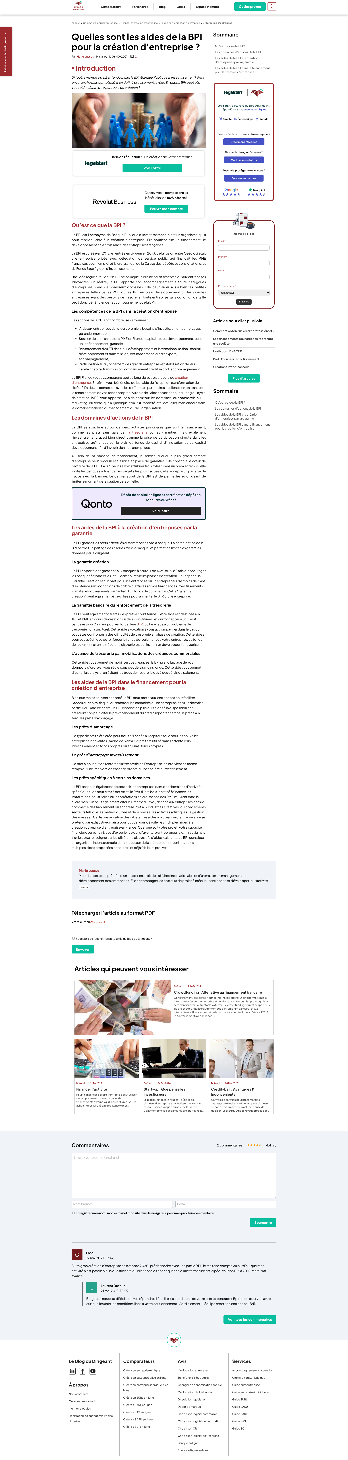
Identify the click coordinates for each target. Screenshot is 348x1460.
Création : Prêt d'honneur (231, 367)
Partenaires (140, 7)
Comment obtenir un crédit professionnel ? (243, 331)
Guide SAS (239, 1421)
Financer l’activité (91, 1089)
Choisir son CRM (188, 1428)
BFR (140, 624)
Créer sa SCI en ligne (136, 1426)
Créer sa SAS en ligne (137, 1412)
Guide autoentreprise (246, 1384)
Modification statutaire (193, 1370)
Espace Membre (207, 7)
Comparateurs (111, 7)
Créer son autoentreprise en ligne (144, 1377)
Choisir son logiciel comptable (197, 1414)
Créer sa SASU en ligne (138, 1419)
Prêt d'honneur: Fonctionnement (236, 359)
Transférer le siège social (193, 1377)
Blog (162, 7)
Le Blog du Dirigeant (79, 6)
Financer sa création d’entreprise (139, 22)
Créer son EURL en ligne (138, 1397)
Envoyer (83, 949)
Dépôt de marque (189, 1406)
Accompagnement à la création (252, 1370)
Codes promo (250, 6)
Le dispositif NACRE (227, 351)
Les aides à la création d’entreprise (180, 22)
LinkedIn (84, 887)
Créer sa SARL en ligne (137, 1404)
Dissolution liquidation (192, 1399)
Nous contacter (79, 1394)
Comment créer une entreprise (100, 22)
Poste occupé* (227, 286)
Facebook (82, 1371)
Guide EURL (239, 1399)
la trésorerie (138, 432)
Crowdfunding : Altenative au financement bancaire (218, 992)
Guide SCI (238, 1428)
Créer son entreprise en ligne (141, 1370)
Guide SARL (239, 1414)
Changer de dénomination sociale (200, 1384)
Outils (181, 7)
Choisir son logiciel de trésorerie (198, 1435)
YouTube (93, 1371)
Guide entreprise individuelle (250, 1392)
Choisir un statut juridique (248, 1377)
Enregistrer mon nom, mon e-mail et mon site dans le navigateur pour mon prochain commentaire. (145, 1213)
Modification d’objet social (195, 1392)
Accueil (76, 22)
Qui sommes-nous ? (82, 1401)
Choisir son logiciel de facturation (199, 1421)
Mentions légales (80, 1408)
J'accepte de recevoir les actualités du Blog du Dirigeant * (114, 938)
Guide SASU (240, 1406)
